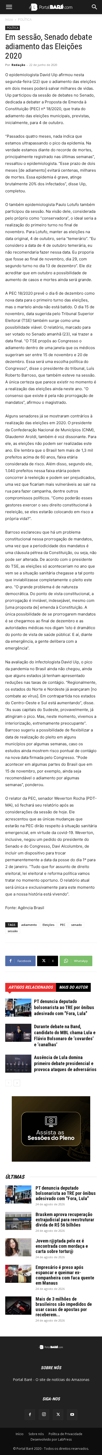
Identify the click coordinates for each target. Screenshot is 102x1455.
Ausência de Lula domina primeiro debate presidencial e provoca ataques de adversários (65, 1063)
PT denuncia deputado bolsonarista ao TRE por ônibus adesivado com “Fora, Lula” (64, 1007)
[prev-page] (8, 1083)
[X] (58, 1414)
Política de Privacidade (65, 1434)
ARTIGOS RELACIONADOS (30, 987)
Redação (18, 65)
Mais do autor (73, 987)
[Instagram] (44, 1414)
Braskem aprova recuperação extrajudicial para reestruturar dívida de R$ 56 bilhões (65, 1220)
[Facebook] (30, 1414)
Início (9, 19)
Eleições (48, 925)
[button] (9, 7)
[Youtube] (72, 1414)
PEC (62, 925)
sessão (13, 931)
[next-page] (17, 1083)
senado (76, 925)
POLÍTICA (25, 19)
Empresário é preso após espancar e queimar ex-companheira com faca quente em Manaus (65, 1275)
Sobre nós (36, 1434)
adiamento (29, 925)
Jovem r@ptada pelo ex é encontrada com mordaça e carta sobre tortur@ (62, 1246)
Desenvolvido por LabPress (51, 1439)
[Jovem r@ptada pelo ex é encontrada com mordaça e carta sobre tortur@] (18, 1247)
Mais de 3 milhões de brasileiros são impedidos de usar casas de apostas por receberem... (64, 1306)
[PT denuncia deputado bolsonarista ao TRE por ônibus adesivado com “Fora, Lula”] (18, 1008)
